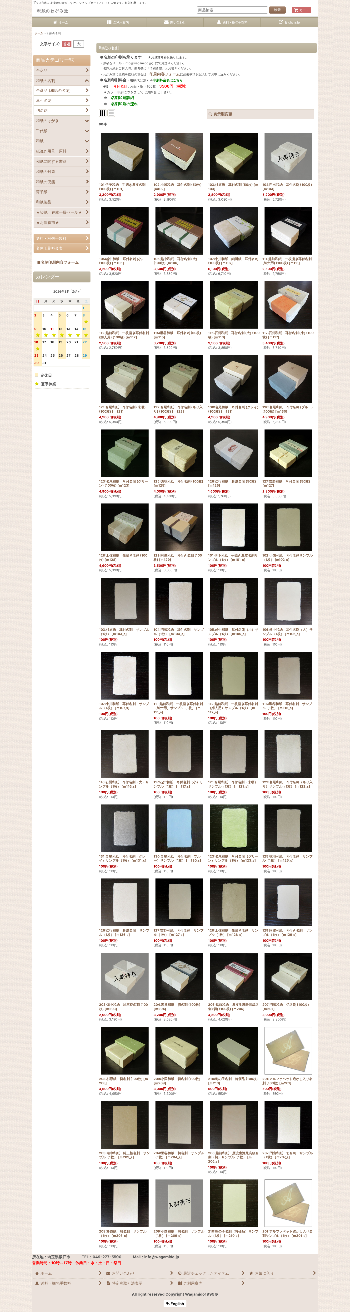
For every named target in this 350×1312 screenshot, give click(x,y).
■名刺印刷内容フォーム (56, 262)
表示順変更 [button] (222, 114)
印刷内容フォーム (165, 74)
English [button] (177, 1303)
